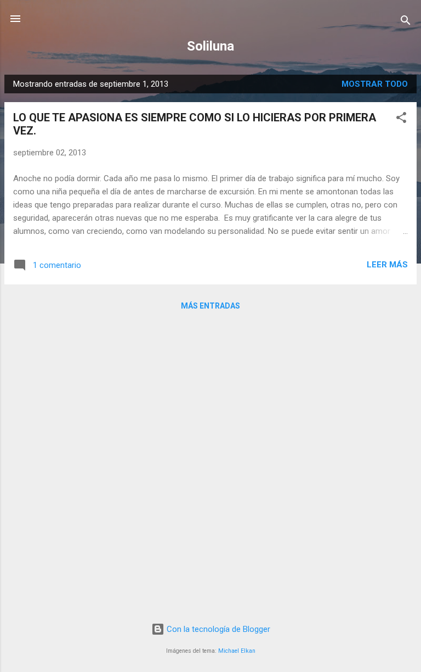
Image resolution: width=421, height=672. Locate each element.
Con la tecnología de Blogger (217, 629)
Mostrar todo (375, 84)
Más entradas (210, 305)
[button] (401, 119)
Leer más (387, 265)
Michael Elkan (236, 650)
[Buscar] (405, 22)
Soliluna (210, 46)
